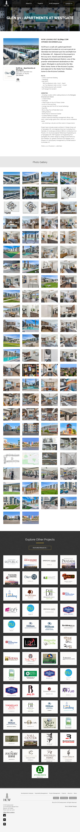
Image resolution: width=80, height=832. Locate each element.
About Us (29, 3)
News (75, 793)
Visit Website (19, 75)
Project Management (54, 793)
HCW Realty (64, 798)
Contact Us (68, 3)
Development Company (27, 793)
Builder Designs (73, 806)
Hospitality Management (41, 793)
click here (59, 146)
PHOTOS (18, 81)
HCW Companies (54, 3)
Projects (40, 3)
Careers (56, 798)
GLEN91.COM (63, 39)
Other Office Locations (9, 812)
